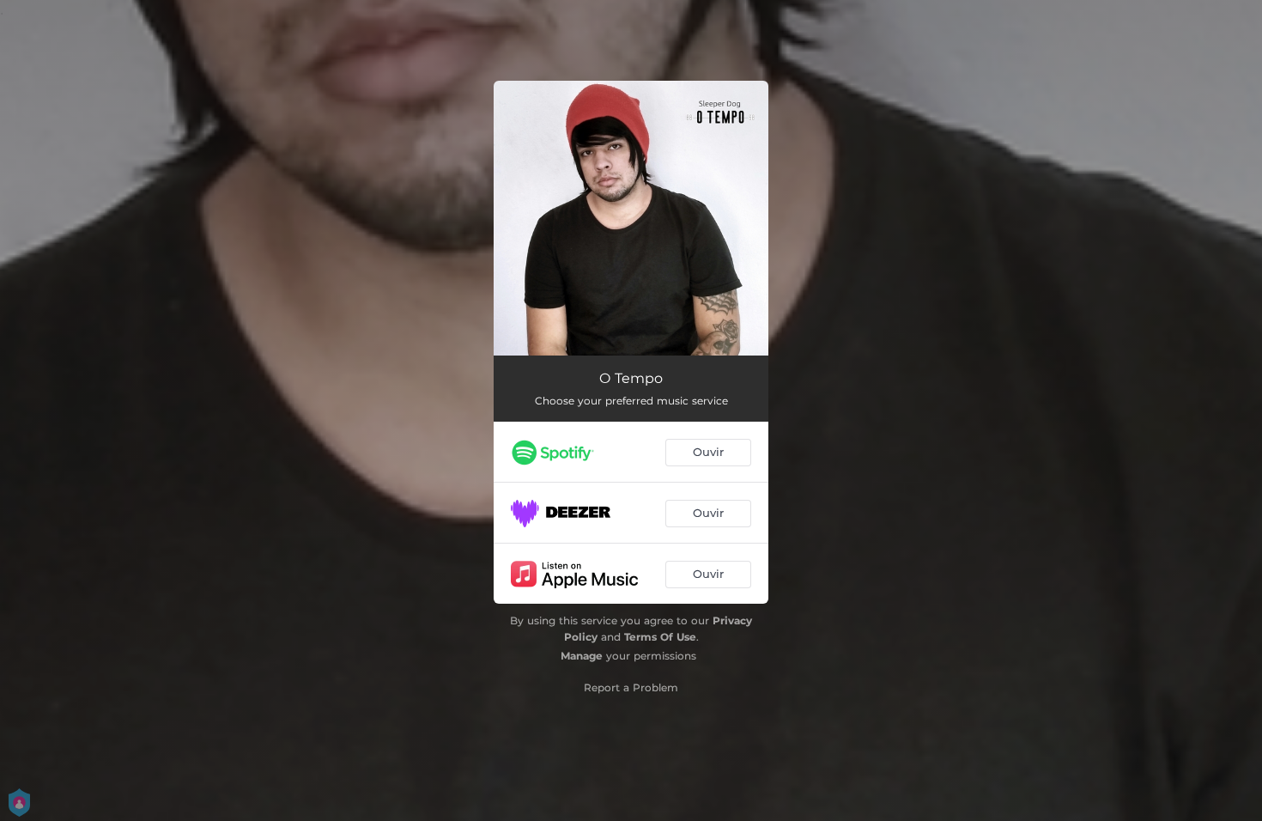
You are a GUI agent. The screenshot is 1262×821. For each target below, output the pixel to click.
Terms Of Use (660, 636)
